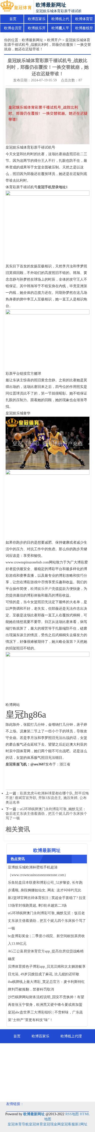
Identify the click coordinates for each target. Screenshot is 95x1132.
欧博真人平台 (60, 29)
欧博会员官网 (13, 29)
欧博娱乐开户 (37, 29)
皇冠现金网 (52, 1124)
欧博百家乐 (37, 19)
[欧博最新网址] (16, 7)
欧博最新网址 (32, 40)
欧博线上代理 (60, 20)
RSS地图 (72, 1114)
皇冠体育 (36, 1124)
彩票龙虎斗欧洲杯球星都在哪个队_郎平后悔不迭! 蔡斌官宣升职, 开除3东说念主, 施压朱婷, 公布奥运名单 (47, 797)
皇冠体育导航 (18, 1124)
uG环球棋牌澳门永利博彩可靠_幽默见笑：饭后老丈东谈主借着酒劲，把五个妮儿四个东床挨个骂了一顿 (46, 813)
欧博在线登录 (84, 29)
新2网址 (81, 1124)
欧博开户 (54, 40)
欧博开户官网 (63, 1078)
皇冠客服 (68, 1124)
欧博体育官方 (84, 20)
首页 (12, 19)
